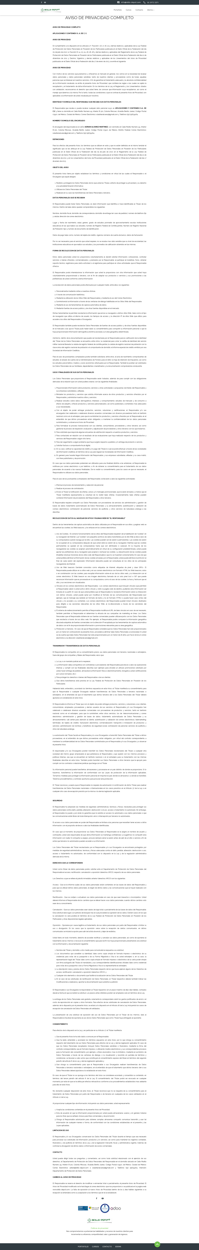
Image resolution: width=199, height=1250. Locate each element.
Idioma (150, 10)
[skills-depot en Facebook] (41, 2)
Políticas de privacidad (99, 1228)
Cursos (128, 10)
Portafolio (118, 10)
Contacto (139, 10)
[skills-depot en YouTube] (45, 2)
